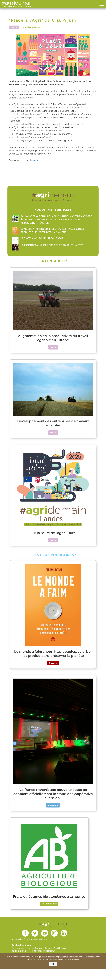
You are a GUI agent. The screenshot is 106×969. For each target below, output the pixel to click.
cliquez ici (34, 160)
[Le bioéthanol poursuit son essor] (15, 240)
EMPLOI (14, 27)
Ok (53, 964)
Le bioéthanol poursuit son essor (42, 238)
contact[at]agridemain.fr (43, 951)
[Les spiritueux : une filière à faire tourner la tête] (15, 247)
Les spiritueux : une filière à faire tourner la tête (52, 245)
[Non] (102, 961)
